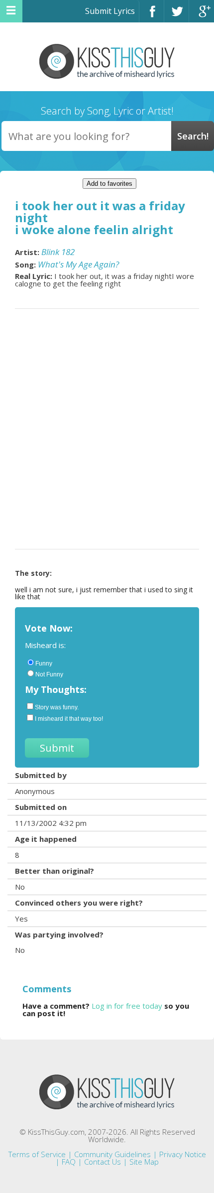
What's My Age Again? (78, 264)
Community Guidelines (112, 1154)
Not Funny (49, 674)
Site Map (144, 1162)
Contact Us (102, 1162)
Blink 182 (58, 252)
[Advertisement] (107, 429)
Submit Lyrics (110, 10)
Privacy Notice (182, 1154)
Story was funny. (57, 707)
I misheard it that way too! (69, 718)
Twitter (176, 15)
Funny (43, 663)
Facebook (151, 15)
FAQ (69, 1162)
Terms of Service (37, 1154)
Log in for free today (127, 1006)
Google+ (201, 15)
